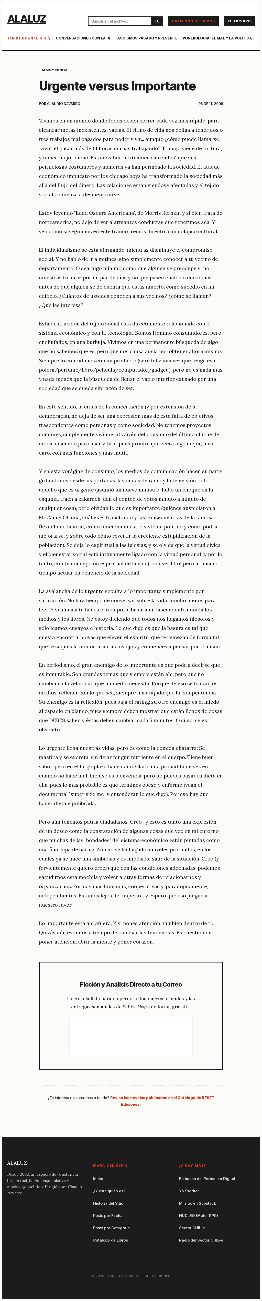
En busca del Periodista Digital (207, 1178)
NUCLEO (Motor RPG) (198, 1215)
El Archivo (239, 21)
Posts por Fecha (108, 1215)
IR (157, 21)
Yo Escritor (189, 1191)
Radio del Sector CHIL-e (201, 1240)
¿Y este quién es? (109, 1191)
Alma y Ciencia (54, 70)
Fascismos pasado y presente (146, 38)
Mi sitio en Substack (197, 1203)
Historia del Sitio (108, 1203)
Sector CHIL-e (192, 1228)
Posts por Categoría (111, 1228)
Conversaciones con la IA (83, 38)
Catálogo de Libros (193, 21)
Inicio (98, 1178)
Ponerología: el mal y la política (217, 38)
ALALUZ (26, 19)
